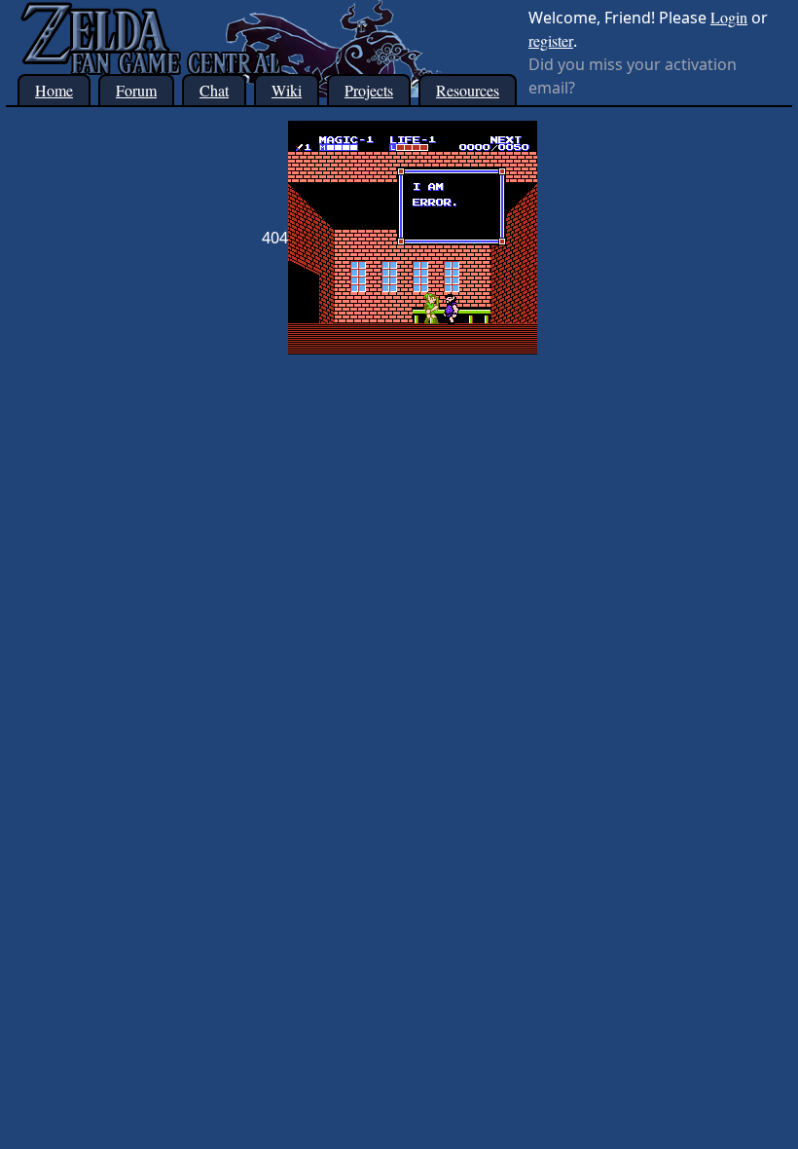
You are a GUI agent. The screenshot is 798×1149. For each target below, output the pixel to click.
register (550, 40)
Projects (369, 90)
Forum (136, 90)
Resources (467, 90)
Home (54, 90)
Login (728, 17)
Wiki (287, 90)
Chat (214, 90)
